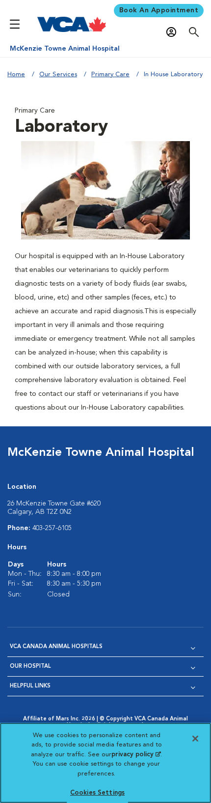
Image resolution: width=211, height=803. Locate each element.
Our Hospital (30, 666)
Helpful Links (30, 686)
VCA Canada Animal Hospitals (56, 647)
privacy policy (135, 754)
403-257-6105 (52, 528)
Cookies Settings (97, 793)
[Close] (195, 738)
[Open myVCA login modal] (173, 32)
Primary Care (110, 74)
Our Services (58, 74)
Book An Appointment (159, 10)
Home (16, 74)
